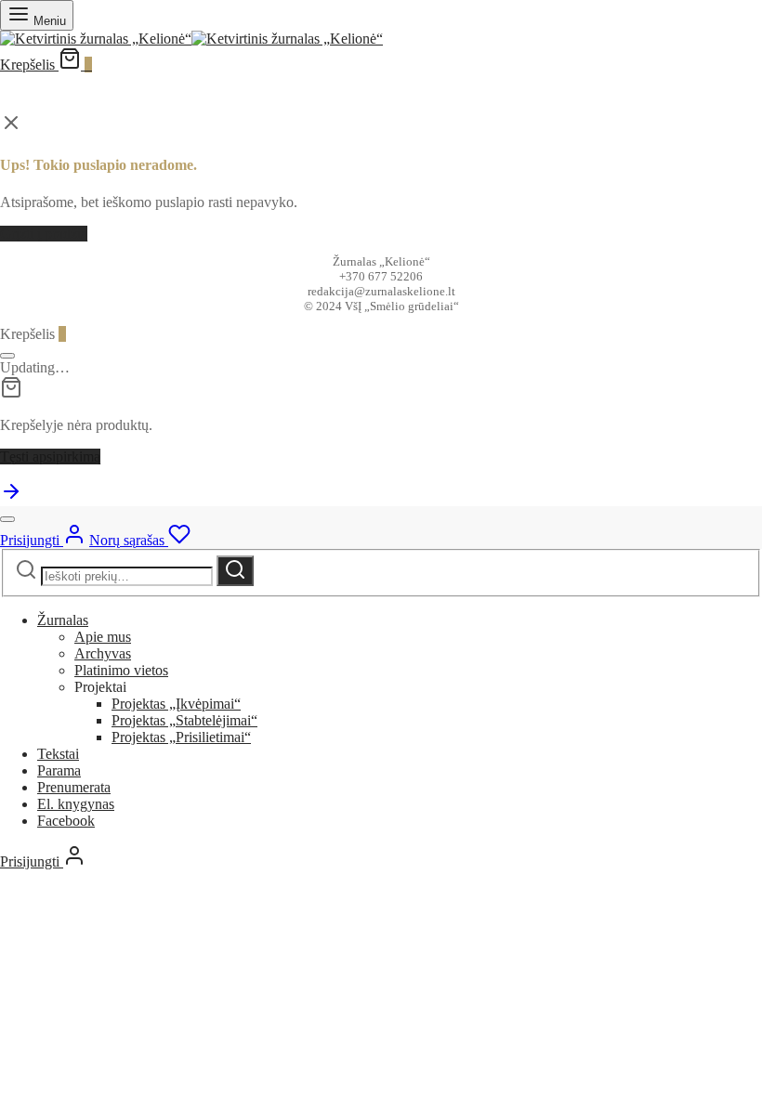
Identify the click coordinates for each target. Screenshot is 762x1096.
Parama (59, 770)
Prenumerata (74, 787)
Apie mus (102, 637)
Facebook (66, 821)
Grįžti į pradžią (43, 233)
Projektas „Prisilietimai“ (181, 737)
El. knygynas (75, 804)
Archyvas (102, 653)
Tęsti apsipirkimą (50, 456)
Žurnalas (62, 620)
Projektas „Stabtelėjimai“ (184, 720)
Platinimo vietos (121, 670)
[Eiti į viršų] (11, 497)
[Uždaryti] (7, 356)
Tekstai (58, 754)
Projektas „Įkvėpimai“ (176, 703)
